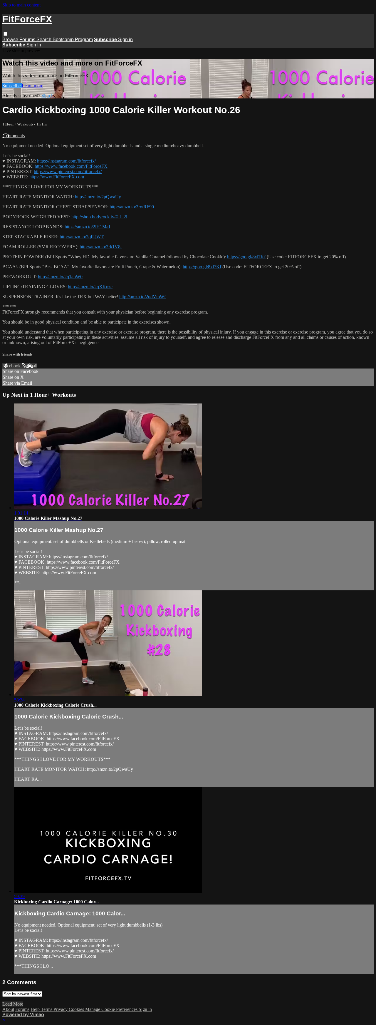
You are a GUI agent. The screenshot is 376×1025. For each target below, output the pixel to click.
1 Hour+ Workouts (18, 124)
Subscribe (12, 85)
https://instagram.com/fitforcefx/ (66, 160)
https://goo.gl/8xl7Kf (246, 256)
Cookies (77, 1009)
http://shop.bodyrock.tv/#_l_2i (99, 216)
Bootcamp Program (73, 39)
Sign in (125, 39)
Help (36, 1009)
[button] (5, 34)
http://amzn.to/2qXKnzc (90, 286)
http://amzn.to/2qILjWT (82, 236)
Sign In (33, 44)
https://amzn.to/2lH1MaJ (87, 226)
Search (44, 39)
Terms (47, 1009)
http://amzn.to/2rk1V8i (101, 246)
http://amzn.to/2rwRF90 (132, 206)
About (8, 1009)
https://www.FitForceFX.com (56, 176)
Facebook (12, 365)
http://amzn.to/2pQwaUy (98, 196)
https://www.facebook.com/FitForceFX (71, 166)
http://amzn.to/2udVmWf (142, 296)
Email (31, 365)
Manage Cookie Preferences (112, 1009)
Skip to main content (21, 4)
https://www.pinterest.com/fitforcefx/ (68, 171)
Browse (10, 39)
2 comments (13, 135)
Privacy (61, 1009)
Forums (27, 39)
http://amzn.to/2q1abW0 (60, 276)
